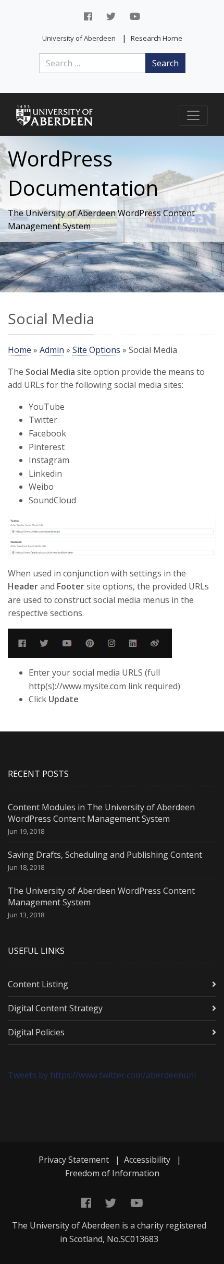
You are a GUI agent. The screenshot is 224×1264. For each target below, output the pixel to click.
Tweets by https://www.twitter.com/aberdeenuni (102, 1075)
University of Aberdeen (79, 38)
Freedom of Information (112, 1173)
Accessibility (147, 1159)
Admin (52, 350)
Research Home (156, 38)
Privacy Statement (74, 1159)
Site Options (96, 350)
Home (19, 350)
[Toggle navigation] (193, 115)
